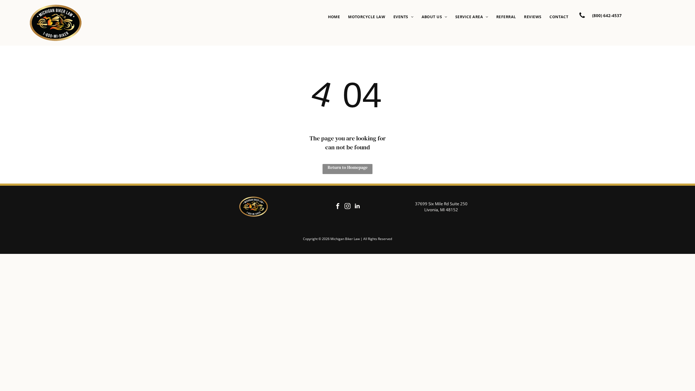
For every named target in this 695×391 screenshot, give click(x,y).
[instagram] (347, 207)
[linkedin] (357, 207)
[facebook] (337, 207)
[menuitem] (334, 16)
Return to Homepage (348, 167)
